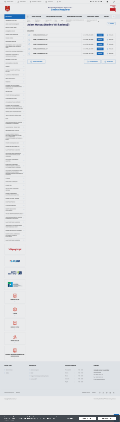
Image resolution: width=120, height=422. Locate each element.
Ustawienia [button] (70, 418)
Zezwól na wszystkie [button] (106, 418)
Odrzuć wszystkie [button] (87, 418)
